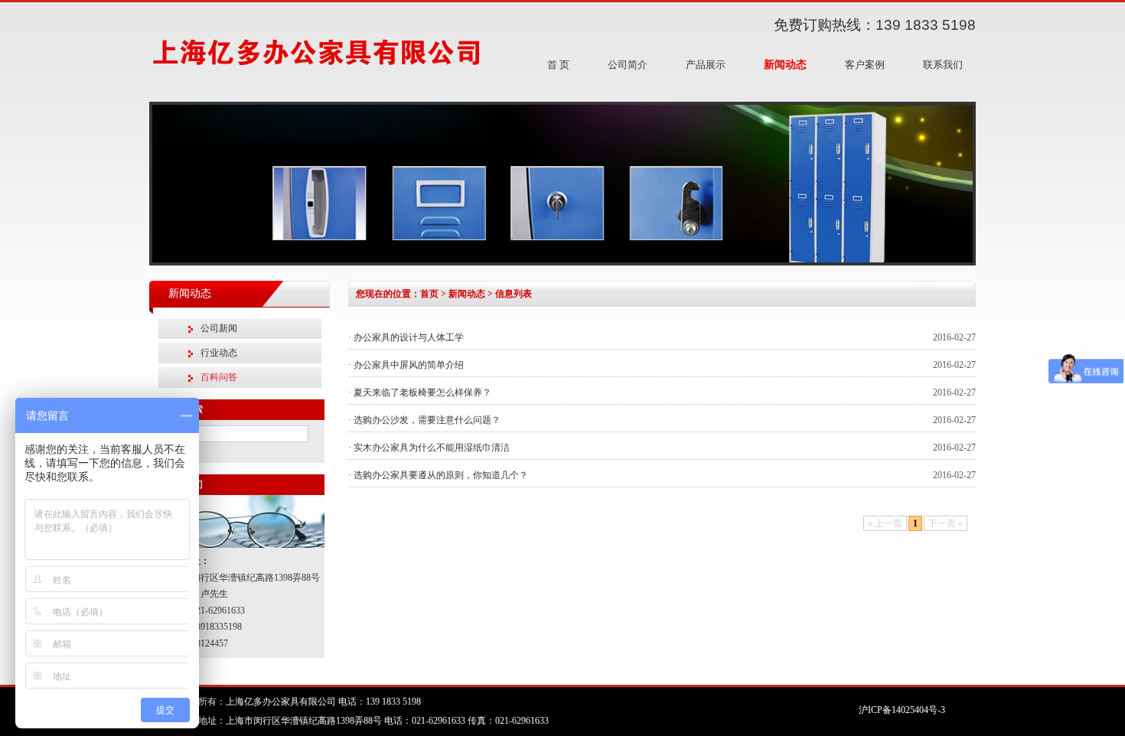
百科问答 (219, 377)
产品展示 (706, 64)
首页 (429, 293)
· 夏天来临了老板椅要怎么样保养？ (419, 392)
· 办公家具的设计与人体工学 (406, 337)
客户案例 (865, 64)
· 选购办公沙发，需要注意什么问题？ (424, 420)
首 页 (558, 64)
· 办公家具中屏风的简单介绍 (406, 365)
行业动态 (219, 352)
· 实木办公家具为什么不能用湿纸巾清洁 (429, 447)
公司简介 (627, 64)
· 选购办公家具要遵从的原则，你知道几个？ (438, 475)
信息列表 (513, 293)
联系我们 (943, 64)
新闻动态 (785, 64)
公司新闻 (219, 328)
